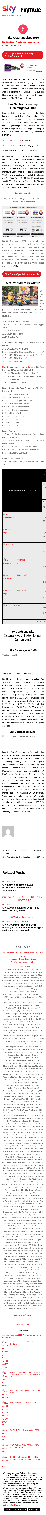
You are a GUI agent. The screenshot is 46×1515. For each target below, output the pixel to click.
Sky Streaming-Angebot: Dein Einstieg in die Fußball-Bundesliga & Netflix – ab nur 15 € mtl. (22, 927)
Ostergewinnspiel (14, 126)
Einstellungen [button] (33, 1510)
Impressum (13, 959)
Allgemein (6, 881)
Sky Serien (15, 921)
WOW (13, 881)
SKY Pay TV (22, 967)
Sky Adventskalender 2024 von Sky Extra (25, 1402)
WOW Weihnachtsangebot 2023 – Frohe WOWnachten (25, 1392)
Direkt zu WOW (23, 1324)
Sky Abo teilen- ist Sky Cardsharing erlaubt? (21, 857)
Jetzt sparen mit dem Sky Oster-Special (19, 54)
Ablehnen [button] (8, 1510)
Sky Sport (25, 921)
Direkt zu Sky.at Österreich (23, 1315)
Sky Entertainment (13, 140)
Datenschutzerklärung (27, 959)
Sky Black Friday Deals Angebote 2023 (24, 1430)
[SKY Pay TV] (9, 12)
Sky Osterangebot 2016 (23, 37)
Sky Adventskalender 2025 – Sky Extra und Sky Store (20, 909)
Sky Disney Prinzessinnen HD (16, 367)
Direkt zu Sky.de (23, 1320)
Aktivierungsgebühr (29, 146)
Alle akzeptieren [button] (20, 1510)
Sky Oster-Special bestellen (21, 274)
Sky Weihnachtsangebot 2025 (22, 962)
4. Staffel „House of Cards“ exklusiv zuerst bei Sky (23, 852)
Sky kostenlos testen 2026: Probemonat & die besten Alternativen (17, 887)
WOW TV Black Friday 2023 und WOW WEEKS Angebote (24, 1446)
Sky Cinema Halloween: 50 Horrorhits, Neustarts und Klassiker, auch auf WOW (25, 1458)
